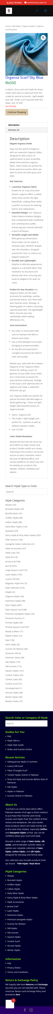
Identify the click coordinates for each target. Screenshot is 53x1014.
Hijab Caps (10, 552)
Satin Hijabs (11, 644)
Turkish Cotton (12, 675)
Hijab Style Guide (15, 745)
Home (8, 26)
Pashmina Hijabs (13, 600)
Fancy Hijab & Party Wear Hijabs (20, 535)
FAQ (9, 736)
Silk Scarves (10, 666)
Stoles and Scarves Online (19, 749)
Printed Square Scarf (15, 627)
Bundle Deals (11, 513)
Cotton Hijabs (11, 522)
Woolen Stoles (12, 701)
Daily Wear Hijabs (13, 526)
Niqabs (8, 592)
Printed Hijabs (12, 622)
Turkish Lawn (11, 679)
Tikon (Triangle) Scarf (17, 770)
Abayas (8, 504)
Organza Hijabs (28, 26)
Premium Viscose (13, 618)
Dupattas (9, 530)
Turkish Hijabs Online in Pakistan (23, 775)
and (37, 984)
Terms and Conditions (17, 972)
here (18, 994)
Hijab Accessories (13, 548)
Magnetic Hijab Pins (14, 583)
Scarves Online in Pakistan (19, 795)
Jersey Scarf (10, 561)
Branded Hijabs (12, 509)
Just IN (8, 566)
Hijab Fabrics (13, 740)
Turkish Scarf (11, 683)
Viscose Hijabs (12, 692)
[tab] (26, 125)
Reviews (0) (13, 130)
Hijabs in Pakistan (15, 791)
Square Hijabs (12, 670)
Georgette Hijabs (18, 832)
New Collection (12, 587)
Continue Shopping (16, 112)
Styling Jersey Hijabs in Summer (22, 761)
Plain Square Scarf (14, 609)
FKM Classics (11, 539)
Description (14, 125)
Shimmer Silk (11, 653)
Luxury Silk (10, 579)
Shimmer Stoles (12, 657)
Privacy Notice (14, 967)
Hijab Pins (10, 557)
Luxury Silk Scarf (15, 766)
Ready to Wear (12, 631)
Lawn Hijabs (11, 574)
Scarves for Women (14, 649)
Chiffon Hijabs (12, 517)
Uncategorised (12, 688)
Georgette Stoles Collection (18, 544)
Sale (7, 640)
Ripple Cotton (11, 635)
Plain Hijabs (11, 605)
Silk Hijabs (16, 26)
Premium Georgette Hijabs (17, 613)
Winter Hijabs (11, 697)
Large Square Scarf (14, 570)
